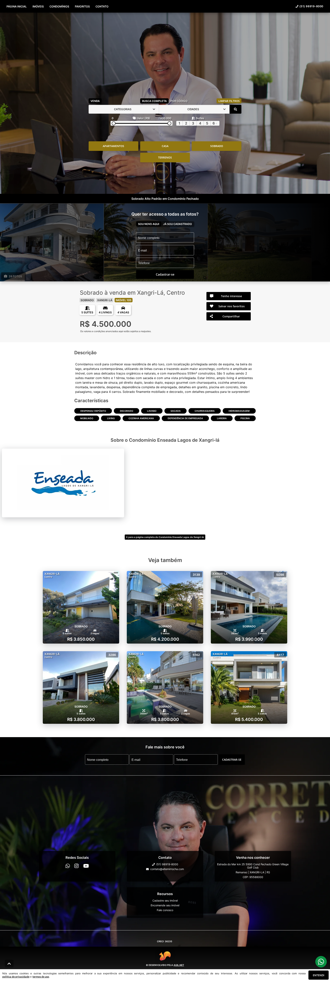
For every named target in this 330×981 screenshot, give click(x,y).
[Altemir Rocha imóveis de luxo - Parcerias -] (165, 54)
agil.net (179, 964)
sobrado (216, 146)
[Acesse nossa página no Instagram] (76, 865)
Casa (165, 146)
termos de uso (40, 976)
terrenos (165, 157)
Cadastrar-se (231, 759)
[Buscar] (235, 109)
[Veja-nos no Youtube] (86, 865)
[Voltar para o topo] (9, 963)
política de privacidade (15, 976)
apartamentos (113, 146)
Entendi (318, 975)
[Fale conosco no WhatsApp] (68, 865)
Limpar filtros (229, 101)
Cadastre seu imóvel (165, 900)
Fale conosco (165, 910)
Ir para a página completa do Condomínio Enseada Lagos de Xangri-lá (165, 537)
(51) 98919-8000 (311, 6)
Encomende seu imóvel (165, 905)
